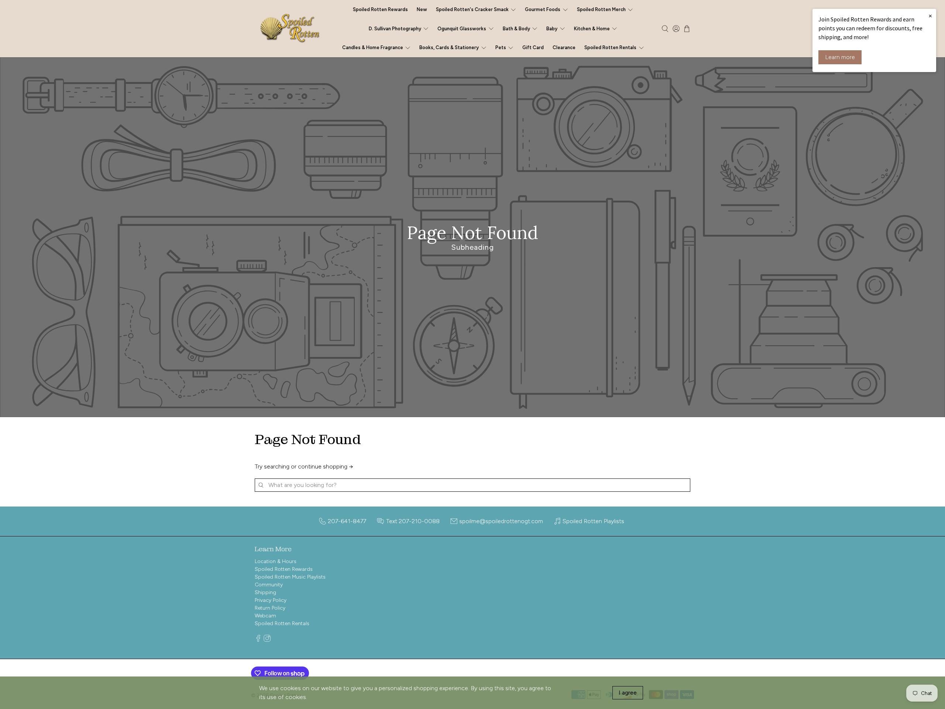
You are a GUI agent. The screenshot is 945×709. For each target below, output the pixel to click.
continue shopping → (325, 466)
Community (269, 585)
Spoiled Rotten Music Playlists (290, 577)
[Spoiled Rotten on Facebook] (258, 640)
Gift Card (533, 47)
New (422, 9)
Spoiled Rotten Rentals (282, 623)
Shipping (265, 592)
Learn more (840, 57)
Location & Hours (275, 561)
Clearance (564, 47)
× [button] (930, 15)
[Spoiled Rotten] (290, 28)
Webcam (265, 616)
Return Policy (270, 608)
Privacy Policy (270, 600)
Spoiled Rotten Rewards (380, 9)
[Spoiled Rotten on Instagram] (267, 640)
